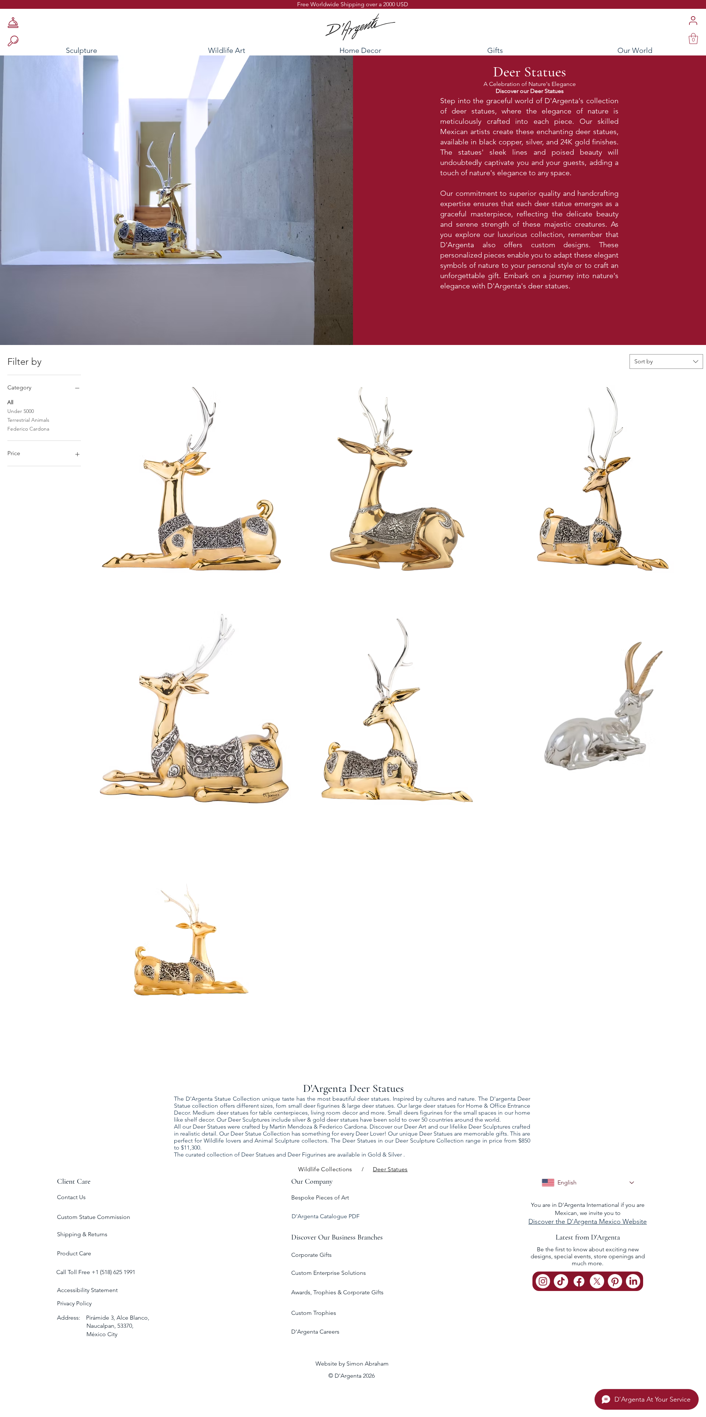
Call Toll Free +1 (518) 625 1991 (96, 1272)
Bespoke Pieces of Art (320, 1197)
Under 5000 (20, 411)
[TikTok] (561, 1281)
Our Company (312, 1181)
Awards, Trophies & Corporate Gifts (337, 1292)
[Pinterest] (615, 1281)
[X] (597, 1281)
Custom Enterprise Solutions (328, 1272)
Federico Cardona (28, 428)
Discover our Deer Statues (530, 90)
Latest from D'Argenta (588, 1237)
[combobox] (666, 361)
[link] (693, 38)
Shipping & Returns (82, 1234)
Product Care (74, 1253)
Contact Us (71, 1197)
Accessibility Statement (87, 1290)
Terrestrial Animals (28, 420)
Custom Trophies (313, 1312)
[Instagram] (543, 1281)
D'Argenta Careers (315, 1331)
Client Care (73, 1181)
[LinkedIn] (633, 1281)
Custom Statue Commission (93, 1216)
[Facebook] (579, 1281)
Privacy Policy (74, 1303)
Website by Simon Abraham (352, 1363)
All (10, 402)
